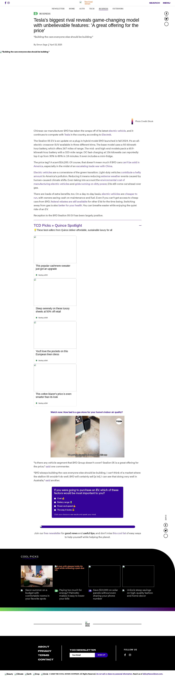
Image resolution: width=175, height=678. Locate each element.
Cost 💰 (60, 499)
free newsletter (52, 533)
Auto (82, 9)
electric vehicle (117, 131)
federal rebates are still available (69, 202)
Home (72, 9)
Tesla (67, 135)
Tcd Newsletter (83, 650)
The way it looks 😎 (66, 510)
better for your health (70, 205)
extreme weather (110, 176)
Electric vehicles (43, 172)
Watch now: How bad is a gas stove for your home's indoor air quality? (87, 412)
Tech (91, 9)
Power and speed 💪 (66, 506)
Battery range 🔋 (64, 502)
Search (154, 3)
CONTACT (46, 659)
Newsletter (58, 9)
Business (103, 9)
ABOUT (43, 646)
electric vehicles (60, 184)
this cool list (119, 533)
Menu (166, 3)
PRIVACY (44, 651)
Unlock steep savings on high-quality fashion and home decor (140, 593)
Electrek (106, 135)
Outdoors (118, 9)
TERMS (43, 655)
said (48, 467)
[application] (87, 437)
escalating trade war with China (94, 166)
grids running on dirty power (91, 184)
